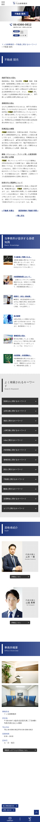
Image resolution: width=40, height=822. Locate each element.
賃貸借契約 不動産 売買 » (28, 211)
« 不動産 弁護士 (8, 211)
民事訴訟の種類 (8, 129)
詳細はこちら (16, 577)
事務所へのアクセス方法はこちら (16, 750)
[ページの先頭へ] (36, 812)
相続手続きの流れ (9, 78)
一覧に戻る (20, 216)
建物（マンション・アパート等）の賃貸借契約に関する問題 (19, 155)
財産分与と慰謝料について (12, 183)
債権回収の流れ (8, 103)
